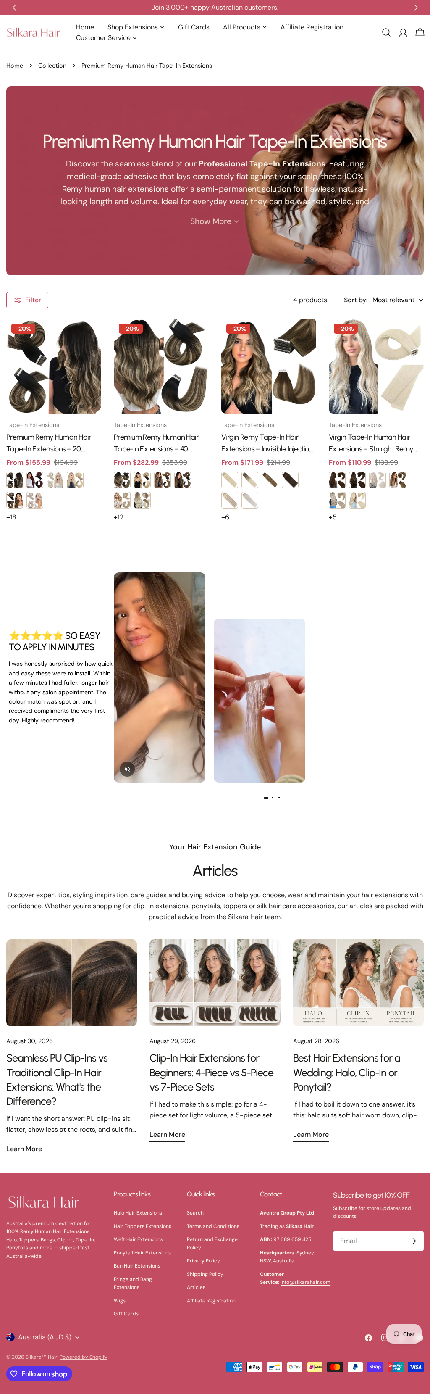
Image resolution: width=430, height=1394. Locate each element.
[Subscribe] (414, 1241)
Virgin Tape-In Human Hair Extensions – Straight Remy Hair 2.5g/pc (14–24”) (371, 443)
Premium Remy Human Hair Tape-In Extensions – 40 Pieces (156, 443)
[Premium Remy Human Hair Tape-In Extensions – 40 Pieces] (161, 366)
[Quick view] (89, 337)
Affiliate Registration (211, 1300)
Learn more (24, 1148)
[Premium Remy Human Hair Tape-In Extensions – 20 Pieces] (53, 366)
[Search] (386, 32)
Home (14, 65)
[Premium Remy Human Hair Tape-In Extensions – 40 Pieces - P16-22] (122, 500)
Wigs (120, 1300)
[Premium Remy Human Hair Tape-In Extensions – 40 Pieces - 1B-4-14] (182, 480)
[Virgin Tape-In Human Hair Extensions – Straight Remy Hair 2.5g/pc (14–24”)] (376, 366)
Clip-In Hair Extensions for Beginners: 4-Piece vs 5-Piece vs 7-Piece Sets (211, 1072)
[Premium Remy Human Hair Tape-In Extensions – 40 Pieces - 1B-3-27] (122, 480)
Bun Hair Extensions (137, 1265)
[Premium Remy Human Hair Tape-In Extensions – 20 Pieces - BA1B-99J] (34, 480)
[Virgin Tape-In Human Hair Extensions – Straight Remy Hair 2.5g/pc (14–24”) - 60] (357, 500)
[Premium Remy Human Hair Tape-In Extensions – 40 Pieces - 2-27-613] (142, 480)
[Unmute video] (127, 769)
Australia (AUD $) (44, 1337)
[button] (265, 798)
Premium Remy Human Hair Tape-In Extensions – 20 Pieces (49, 443)
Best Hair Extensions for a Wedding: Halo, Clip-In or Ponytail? (347, 1072)
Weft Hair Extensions (138, 1239)
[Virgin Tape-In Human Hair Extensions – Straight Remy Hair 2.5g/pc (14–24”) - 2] (357, 480)
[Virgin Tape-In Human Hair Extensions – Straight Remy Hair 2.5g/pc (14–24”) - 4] (337, 480)
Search (195, 1213)
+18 (11, 517)
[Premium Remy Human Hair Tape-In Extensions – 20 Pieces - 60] (55, 480)
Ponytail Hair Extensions (142, 1252)
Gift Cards (126, 1313)
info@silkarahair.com (305, 1282)
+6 (225, 517)
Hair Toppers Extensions (142, 1226)
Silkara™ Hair (42, 1357)
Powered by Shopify (84, 1357)
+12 (118, 517)
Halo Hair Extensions (138, 1213)
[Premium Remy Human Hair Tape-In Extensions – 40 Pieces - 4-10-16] (162, 480)
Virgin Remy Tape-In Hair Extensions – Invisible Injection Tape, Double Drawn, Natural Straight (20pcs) (267, 443)
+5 (333, 517)
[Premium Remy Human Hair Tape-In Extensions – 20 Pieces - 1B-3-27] (14, 480)
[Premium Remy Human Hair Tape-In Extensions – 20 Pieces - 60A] (34, 500)
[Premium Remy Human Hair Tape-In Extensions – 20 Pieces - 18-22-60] (75, 480)
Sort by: (355, 299)
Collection (52, 65)
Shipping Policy (205, 1274)
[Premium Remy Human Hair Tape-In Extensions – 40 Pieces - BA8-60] (142, 500)
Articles (214, 871)
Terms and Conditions (213, 1226)
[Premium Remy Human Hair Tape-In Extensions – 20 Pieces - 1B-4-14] (14, 500)
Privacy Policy (203, 1260)
